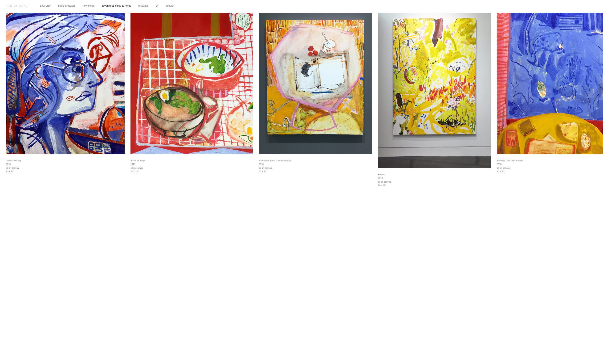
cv (157, 5)
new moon (88, 5)
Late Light (45, 5)
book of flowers (67, 5)
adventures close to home (116, 5)
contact (170, 5)
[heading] (17, 8)
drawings (143, 5)
